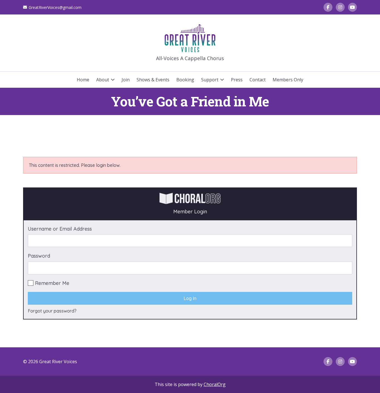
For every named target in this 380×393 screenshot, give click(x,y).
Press (237, 80)
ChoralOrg (215, 384)
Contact (258, 80)
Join (126, 80)
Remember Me (52, 283)
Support (209, 80)
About (102, 80)
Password (39, 256)
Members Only (288, 80)
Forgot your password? (52, 311)
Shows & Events (153, 80)
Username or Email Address (60, 229)
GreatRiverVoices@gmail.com (55, 7)
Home (83, 80)
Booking (185, 80)
